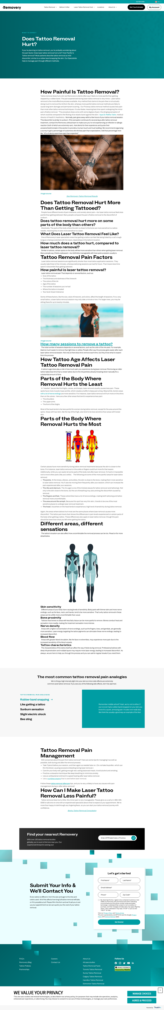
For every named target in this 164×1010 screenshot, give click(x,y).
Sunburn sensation (32, 709)
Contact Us (55, 962)
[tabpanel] (121, 708)
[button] (160, 990)
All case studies (89, 962)
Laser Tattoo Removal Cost (83, 7)
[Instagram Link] (120, 965)
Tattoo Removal (49, 7)
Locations (100, 7)
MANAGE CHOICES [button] (142, 993)
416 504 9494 (140, 2)
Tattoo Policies (25, 966)
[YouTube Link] (128, 965)
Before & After (64, 7)
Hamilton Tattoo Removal (93, 980)
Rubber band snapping (34, 699)
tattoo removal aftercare (60, 783)
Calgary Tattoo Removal (92, 977)
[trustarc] (157, 1007)
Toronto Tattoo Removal (92, 969)
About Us (112, 7)
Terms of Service (110, 917)
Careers (54, 959)
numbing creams (54, 779)
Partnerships (24, 969)
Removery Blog (25, 962)
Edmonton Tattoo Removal (93, 984)
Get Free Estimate (136, 7)
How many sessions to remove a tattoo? (76, 344)
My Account (154, 7)
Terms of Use (120, 913)
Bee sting (26, 719)
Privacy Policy (108, 913)
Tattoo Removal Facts (91, 966)
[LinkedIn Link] (133, 965)
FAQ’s (21, 959)
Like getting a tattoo (32, 704)
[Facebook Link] (116, 965)
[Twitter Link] (124, 965)
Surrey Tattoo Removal (92, 973)
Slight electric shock (33, 714)
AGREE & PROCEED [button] (142, 1000)
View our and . (111, 913)
